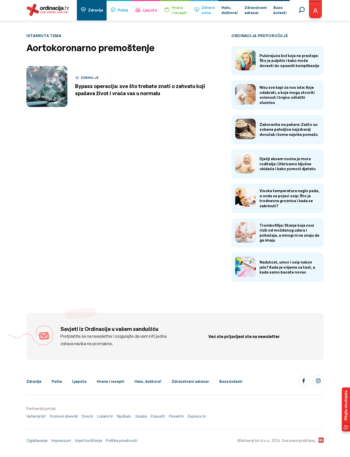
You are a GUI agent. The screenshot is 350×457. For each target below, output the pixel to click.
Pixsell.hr (176, 416)
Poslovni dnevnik (64, 416)
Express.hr (197, 416)
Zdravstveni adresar (190, 381)
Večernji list (36, 416)
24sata (141, 416)
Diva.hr (87, 416)
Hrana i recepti (110, 381)
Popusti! (158, 416)
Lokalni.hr (105, 416)
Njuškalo (124, 416)
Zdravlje (95, 10)
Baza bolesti (230, 381)
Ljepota (150, 10)
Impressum (61, 440)
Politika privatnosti (121, 440)
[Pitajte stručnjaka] (346, 409)
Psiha (123, 10)
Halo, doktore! (148, 381)
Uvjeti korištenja (88, 440)
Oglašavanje (37, 440)
